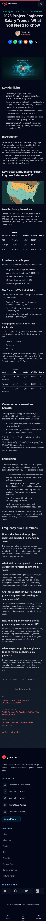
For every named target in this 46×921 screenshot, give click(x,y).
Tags (5, 852)
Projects (6, 858)
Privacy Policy (8, 864)
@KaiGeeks (26, 34)
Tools (7, 918)
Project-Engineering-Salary (15, 700)
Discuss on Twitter (10, 679)
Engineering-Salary (11, 703)
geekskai (17, 904)
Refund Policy (9, 876)
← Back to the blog (11, 732)
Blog (23, 918)
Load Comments (23, 689)
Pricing (6, 846)
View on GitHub (27, 679)
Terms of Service (10, 870)
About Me (7, 840)
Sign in (38, 918)
